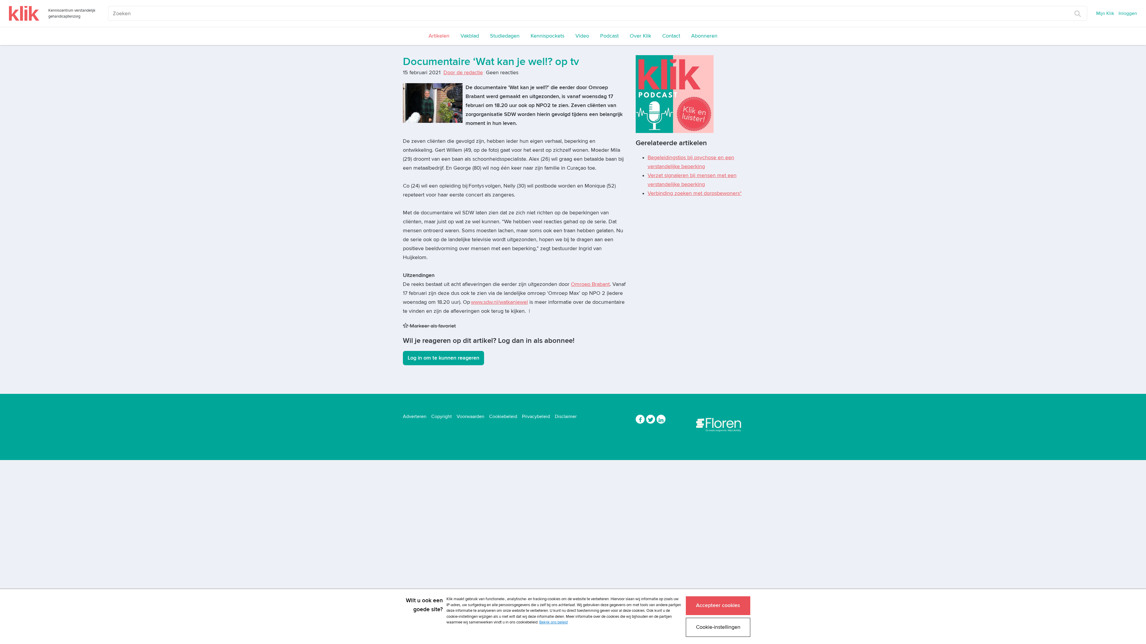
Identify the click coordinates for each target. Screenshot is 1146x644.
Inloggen (1128, 13)
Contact (671, 36)
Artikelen (439, 36)
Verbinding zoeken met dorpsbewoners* (695, 193)
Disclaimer (566, 416)
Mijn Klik (1105, 13)
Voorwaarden (470, 416)
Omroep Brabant (590, 284)
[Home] (24, 13)
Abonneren (704, 36)
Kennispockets (547, 36)
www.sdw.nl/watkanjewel (499, 302)
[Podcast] (675, 94)
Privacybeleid (536, 416)
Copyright (441, 416)
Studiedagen (505, 36)
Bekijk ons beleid (553, 622)
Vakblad (469, 36)
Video (582, 36)
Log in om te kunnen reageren (443, 358)
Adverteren (414, 416)
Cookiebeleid (503, 416)
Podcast (609, 36)
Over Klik (640, 36)
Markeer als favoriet (432, 326)
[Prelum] (719, 423)
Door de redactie (463, 72)
